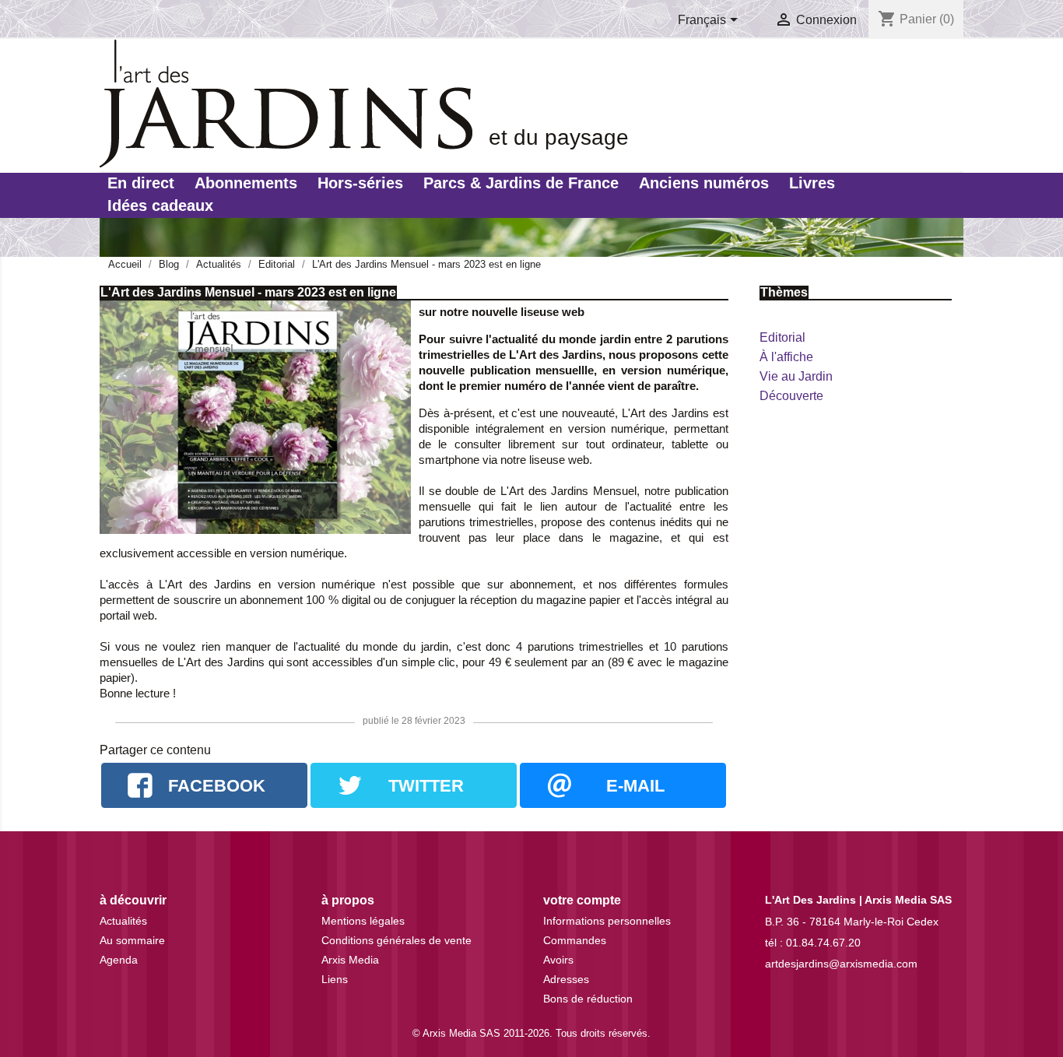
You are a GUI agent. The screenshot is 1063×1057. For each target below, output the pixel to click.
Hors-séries (360, 182)
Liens (334, 979)
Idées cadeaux (160, 205)
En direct (140, 182)
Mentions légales (363, 921)
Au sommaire (132, 940)
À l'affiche (786, 356)
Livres (812, 182)
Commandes (574, 940)
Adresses (566, 979)
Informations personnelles (607, 921)
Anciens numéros (704, 182)
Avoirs (558, 959)
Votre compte (582, 900)
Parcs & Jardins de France (521, 182)
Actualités (123, 921)
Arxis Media (350, 959)
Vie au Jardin (796, 376)
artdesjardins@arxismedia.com (841, 963)
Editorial (782, 337)
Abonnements (246, 182)
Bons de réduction (588, 998)
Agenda (119, 959)
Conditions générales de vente (396, 940)
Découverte (791, 395)
